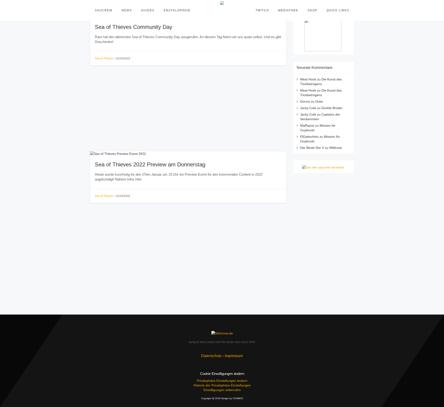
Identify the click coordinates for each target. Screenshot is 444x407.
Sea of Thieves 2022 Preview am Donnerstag (150, 164)
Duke (319, 101)
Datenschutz (211, 356)
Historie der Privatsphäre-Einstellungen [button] (222, 385)
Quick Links (338, 10)
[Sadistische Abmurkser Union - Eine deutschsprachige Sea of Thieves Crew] (222, 333)
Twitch (262, 10)
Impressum (234, 356)
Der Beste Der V (312, 148)
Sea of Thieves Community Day (133, 27)
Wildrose (335, 148)
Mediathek (288, 10)
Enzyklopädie (177, 10)
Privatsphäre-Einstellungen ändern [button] (222, 381)
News (127, 10)
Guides (147, 10)
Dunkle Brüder (331, 108)
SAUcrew (103, 10)
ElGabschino (309, 136)
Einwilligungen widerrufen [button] (222, 390)
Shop (312, 10)
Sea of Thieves (104, 58)
